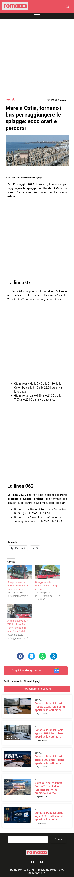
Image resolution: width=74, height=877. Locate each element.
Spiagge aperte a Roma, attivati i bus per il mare (47, 585)
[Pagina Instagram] (41, 863)
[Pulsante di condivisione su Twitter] (31, 656)
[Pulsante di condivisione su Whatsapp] (42, 656)
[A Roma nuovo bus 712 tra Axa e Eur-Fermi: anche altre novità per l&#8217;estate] (19, 611)
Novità (10, 99)
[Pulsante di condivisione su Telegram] (53, 656)
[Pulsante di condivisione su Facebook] (20, 656)
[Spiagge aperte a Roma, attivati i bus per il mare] (47, 572)
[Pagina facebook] (32, 863)
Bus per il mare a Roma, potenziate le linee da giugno (17, 585)
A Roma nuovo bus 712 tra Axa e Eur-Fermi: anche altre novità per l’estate (17, 626)
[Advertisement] (37, 59)
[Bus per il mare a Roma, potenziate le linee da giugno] (19, 572)
